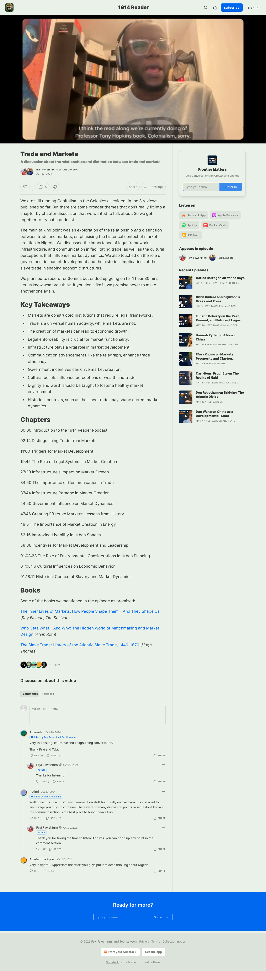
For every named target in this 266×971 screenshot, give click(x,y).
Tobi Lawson (70, 169)
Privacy (144, 941)
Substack (112, 962)
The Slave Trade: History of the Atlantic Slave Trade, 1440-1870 (79, 645)
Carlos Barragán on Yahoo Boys (220, 278)
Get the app (153, 952)
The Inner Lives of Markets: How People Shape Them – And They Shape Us (90, 611)
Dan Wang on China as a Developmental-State (214, 414)
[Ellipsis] (163, 732)
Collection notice (174, 941)
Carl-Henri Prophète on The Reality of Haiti (217, 375)
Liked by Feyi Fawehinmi (47, 796)
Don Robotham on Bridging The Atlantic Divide (220, 395)
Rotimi (34, 791)
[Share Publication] (215, 7)
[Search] (206, 7)
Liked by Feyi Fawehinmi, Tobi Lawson (55, 737)
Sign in (253, 7)
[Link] (14, 304)
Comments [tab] (30, 694)
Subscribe (231, 7)
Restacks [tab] (48, 694)
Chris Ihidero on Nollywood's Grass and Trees (218, 299)
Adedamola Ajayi (42, 859)
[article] (212, 282)
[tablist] (38, 694)
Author (41, 769)
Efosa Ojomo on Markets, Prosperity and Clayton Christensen (215, 356)
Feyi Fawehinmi (45, 169)
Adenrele (36, 732)
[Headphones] (10, 84)
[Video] (10, 74)
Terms (155, 941)
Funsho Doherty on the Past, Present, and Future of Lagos (218, 318)
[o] (185, 282)
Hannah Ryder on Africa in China (216, 337)
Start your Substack (122, 952)
